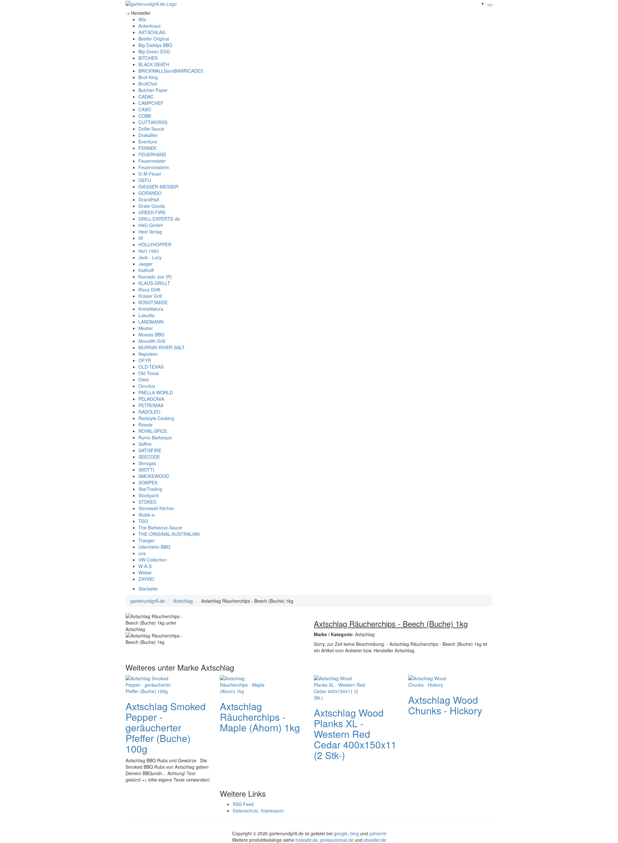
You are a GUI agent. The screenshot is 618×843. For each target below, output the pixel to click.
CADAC (146, 96)
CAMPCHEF (151, 103)
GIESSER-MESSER (158, 186)
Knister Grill (150, 296)
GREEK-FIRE (151, 212)
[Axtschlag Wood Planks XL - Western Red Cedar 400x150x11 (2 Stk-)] (339, 687)
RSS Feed (243, 804)
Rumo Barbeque (155, 437)
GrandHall (148, 199)
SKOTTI (146, 469)
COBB (144, 116)
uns (142, 553)
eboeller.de (375, 840)
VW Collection (152, 559)
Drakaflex (148, 135)
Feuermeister (152, 161)
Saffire (145, 444)
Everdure (147, 141)
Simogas (147, 463)
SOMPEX (147, 482)
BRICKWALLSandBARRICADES (170, 71)
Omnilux (146, 386)
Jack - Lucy (150, 257)
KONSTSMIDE (153, 302)
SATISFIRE (149, 450)
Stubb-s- (147, 514)
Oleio (143, 379)
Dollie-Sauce (151, 128)
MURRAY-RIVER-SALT (161, 347)
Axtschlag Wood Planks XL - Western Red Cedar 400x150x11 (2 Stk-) (355, 734)
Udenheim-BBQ (154, 547)
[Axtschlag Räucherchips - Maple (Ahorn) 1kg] (245, 684)
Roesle (145, 424)
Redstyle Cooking (156, 418)
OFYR (144, 360)
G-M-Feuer (149, 173)
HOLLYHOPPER (154, 244)
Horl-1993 (148, 251)
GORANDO (150, 193)
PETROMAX (151, 405)
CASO (144, 109)
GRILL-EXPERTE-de (159, 218)
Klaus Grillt (149, 289)
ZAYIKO (146, 579)
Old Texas (148, 373)
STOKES (147, 502)
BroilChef (147, 83)
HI (140, 238)
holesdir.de (306, 840)
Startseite (148, 588)
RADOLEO (149, 411)
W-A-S (145, 566)
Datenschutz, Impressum (258, 810)
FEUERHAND (152, 154)
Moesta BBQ (151, 334)
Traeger (146, 540)
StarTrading (150, 489)
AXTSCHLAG (151, 32)
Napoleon (148, 354)
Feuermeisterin (153, 167)
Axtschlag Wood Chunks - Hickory (445, 705)
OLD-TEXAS (151, 366)
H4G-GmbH (150, 225)
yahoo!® (377, 833)
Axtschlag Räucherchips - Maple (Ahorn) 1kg (260, 716)
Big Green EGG (154, 51)
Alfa (142, 19)
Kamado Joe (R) (155, 276)
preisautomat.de (336, 840)
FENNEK (147, 148)
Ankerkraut (149, 26)
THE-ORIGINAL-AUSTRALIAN (169, 534)
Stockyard (148, 495)
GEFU (144, 180)
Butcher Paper (153, 90)
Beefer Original (153, 38)
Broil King (148, 77)
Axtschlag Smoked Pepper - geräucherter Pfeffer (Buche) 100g (166, 727)
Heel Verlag (150, 231)
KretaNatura (150, 309)
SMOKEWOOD (153, 476)
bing (354, 833)
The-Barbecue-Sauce (160, 527)
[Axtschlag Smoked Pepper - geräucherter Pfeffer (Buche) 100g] (151, 684)
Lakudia (146, 315)
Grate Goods (151, 206)
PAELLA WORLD (155, 392)
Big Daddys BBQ (155, 45)
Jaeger (145, 264)
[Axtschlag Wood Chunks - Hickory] (434, 680)
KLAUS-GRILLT (154, 283)
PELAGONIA (151, 399)
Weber (145, 572)
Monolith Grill (151, 341)
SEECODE (149, 457)
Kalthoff (146, 270)
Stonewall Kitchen (156, 508)
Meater (145, 328)
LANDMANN (151, 321)
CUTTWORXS (152, 122)
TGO (143, 521)
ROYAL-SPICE (152, 431)
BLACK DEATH (153, 64)
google (341, 833)
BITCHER (148, 58)
